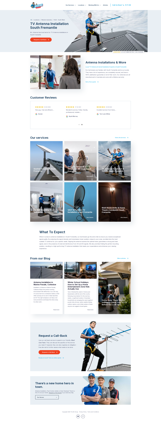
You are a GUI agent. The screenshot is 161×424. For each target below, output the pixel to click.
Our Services (70, 5)
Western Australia (46, 20)
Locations (81, 5)
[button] (81, 124)
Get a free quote (91, 82)
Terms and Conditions (93, 412)
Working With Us (93, 5)
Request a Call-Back (40, 39)
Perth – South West (59, 20)
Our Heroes (40, 397)
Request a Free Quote (55, 392)
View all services (120, 137)
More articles (121, 258)
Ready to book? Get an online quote (50, 358)
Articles (105, 5)
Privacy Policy (83, 412)
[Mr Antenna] (36, 8)
